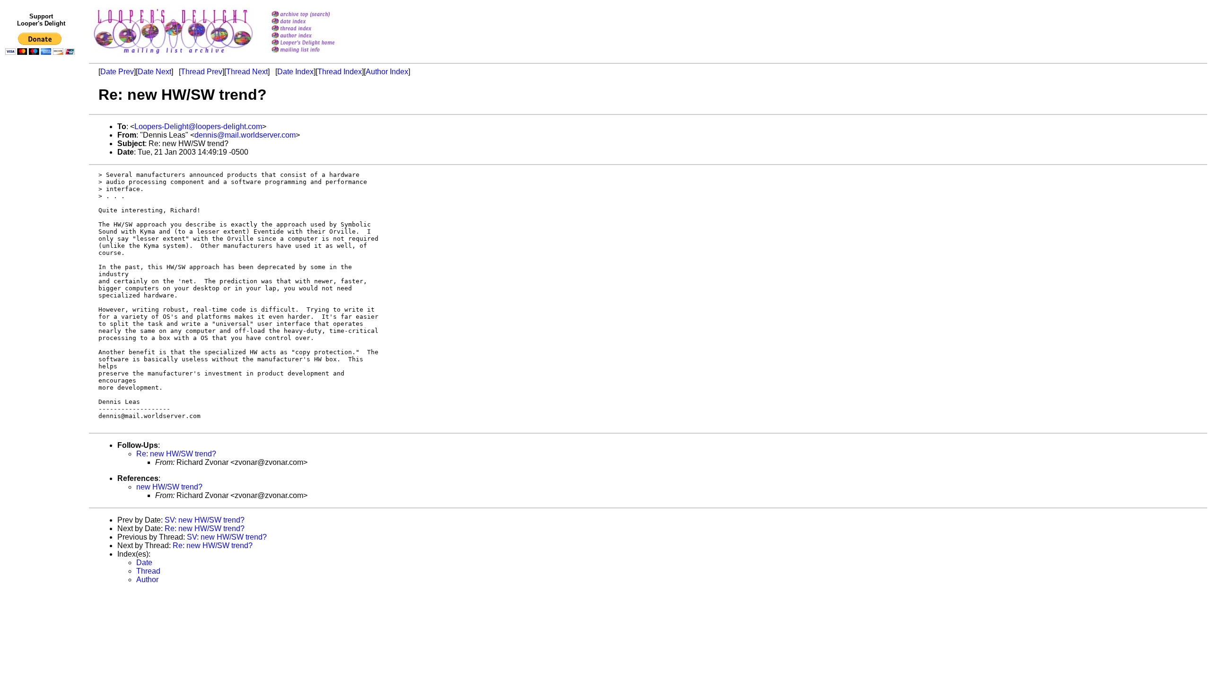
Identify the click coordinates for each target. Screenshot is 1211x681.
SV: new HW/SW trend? (205, 520)
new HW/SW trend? (169, 487)
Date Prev (117, 72)
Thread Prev (201, 72)
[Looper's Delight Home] (315, 43)
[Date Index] (315, 22)
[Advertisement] (41, 254)
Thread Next (247, 72)
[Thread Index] (315, 29)
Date (144, 563)
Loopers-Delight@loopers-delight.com (198, 126)
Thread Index (339, 72)
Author (147, 580)
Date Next (154, 72)
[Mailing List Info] (315, 55)
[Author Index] (315, 36)
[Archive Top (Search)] (315, 15)
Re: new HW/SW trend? (176, 454)
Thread (148, 571)
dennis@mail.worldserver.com (245, 135)
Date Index (295, 72)
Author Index (387, 72)
